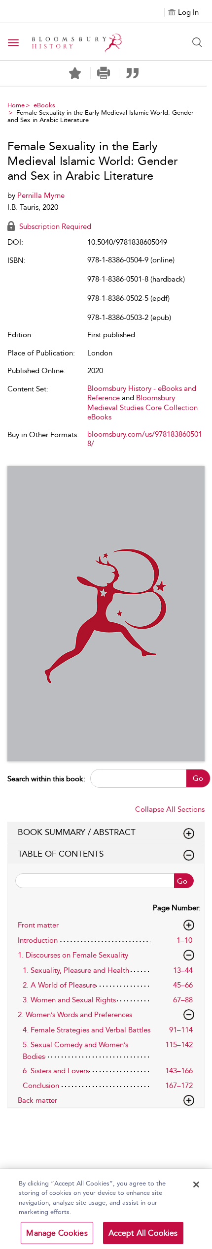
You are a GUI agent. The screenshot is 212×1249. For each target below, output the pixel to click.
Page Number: (177, 907)
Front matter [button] (38, 925)
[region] (106, 1209)
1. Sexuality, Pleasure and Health (76, 970)
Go (198, 778)
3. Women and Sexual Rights (69, 999)
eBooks (44, 105)
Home (16, 105)
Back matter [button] (37, 1100)
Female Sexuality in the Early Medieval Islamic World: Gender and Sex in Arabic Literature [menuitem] (100, 116)
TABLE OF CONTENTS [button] (61, 854)
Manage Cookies (56, 1233)
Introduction (38, 940)
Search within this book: (46, 778)
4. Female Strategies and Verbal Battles (86, 1029)
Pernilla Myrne (41, 195)
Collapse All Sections (170, 809)
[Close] (196, 1184)
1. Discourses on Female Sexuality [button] (73, 955)
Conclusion (41, 1085)
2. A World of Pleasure (59, 985)
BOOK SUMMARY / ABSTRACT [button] (77, 832)
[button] (103, 73)
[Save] (75, 73)
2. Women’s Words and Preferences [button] (75, 1014)
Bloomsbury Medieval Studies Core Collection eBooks (142, 407)
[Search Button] (197, 42)
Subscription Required (54, 226)
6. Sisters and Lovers (56, 1070)
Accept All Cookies (143, 1233)
